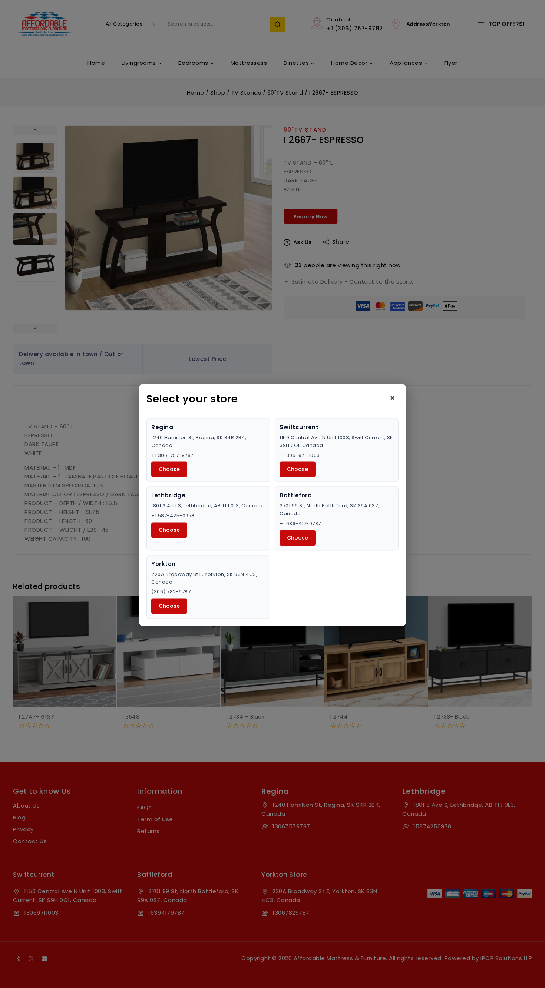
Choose (169, 469)
